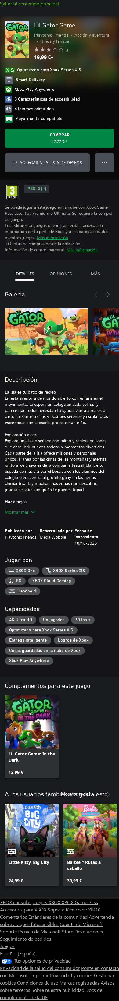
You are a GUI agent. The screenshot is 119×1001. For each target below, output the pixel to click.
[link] (32, 736)
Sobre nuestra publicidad (57, 990)
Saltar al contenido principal (29, 3)
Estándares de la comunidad (58, 917)
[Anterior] (96, 294)
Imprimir (39, 975)
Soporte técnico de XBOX (74, 909)
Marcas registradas (79, 982)
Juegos (7, 946)
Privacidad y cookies (71, 975)
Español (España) (18, 953)
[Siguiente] (108, 294)
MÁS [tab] (95, 274)
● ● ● (104, 162)
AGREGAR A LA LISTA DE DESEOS (51, 162)
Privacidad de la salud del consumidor (40, 968)
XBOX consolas (15, 902)
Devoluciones (88, 931)
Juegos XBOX (47, 902)
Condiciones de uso (38, 982)
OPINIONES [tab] (61, 274)
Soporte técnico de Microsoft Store (36, 931)
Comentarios (13, 917)
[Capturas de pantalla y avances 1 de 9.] (46, 331)
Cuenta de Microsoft (81, 924)
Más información (52, 237)
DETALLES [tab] (25, 274)
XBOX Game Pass (80, 902)
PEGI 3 (33, 189)
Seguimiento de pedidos (25, 939)
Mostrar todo (74, 794)
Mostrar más (17, 512)
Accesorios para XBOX (24, 909)
